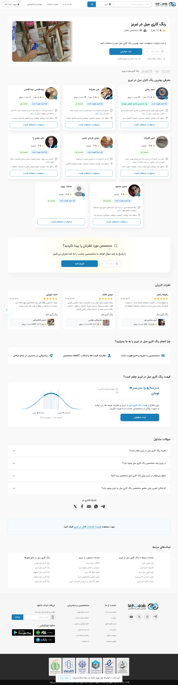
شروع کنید (79, 263)
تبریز (157, 71)
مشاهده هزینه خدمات (82, 618)
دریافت (17, 617)
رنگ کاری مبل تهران (42, 563)
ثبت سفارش (125, 51)
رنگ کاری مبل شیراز (42, 581)
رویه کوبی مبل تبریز (146, 572)
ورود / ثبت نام (11, 4)
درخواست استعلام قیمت (144, 124)
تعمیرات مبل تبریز (147, 567)
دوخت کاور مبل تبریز (146, 581)
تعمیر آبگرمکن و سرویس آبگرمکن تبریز (84, 581)
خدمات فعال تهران (83, 612)
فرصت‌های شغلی (110, 624)
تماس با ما (113, 629)
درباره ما (113, 618)
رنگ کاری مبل (147, 71)
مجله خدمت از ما (110, 612)
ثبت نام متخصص (83, 629)
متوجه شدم (64, 677)
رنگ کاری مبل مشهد (42, 576)
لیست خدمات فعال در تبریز (87, 527)
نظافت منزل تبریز (93, 563)
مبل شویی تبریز (148, 563)
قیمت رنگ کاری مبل (138, 405)
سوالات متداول (111, 635)
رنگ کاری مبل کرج (42, 567)
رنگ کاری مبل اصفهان (41, 572)
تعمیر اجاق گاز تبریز (92, 572)
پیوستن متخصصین (34, 4)
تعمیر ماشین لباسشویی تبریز (89, 576)
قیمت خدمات (52, 4)
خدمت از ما (67, 4)
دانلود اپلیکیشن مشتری (82, 624)
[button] (7, 310)
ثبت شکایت (85, 641)
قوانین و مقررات (111, 641)
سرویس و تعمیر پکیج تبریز (89, 567)
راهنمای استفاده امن (82, 635)
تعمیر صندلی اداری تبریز (144, 576)
